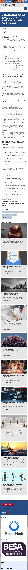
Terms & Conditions (13, 566)
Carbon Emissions (12, 212)
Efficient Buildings (6, 214)
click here (10, 199)
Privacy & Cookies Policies (6, 568)
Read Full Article (7, 246)
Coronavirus (20, 212)
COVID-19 (14, 214)
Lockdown (5, 212)
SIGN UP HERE (8, 504)
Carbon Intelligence (14, 39)
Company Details (4, 566)
